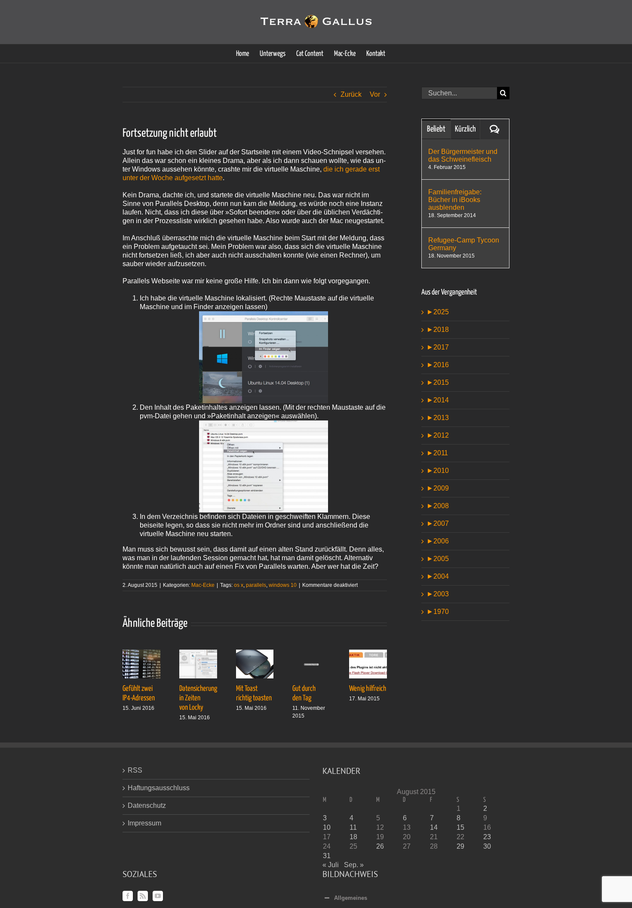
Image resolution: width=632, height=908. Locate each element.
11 (353, 827)
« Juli (330, 864)
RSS (135, 770)
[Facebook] (128, 896)
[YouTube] (158, 896)
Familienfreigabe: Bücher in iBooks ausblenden (455, 199)
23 (487, 837)
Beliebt (436, 129)
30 (487, 846)
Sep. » (354, 864)
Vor (375, 94)
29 (460, 846)
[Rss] (143, 896)
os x (238, 585)
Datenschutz (147, 805)
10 (327, 827)
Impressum (144, 823)
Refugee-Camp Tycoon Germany (463, 244)
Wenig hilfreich (367, 689)
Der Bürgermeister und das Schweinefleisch (462, 155)
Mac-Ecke (203, 585)
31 (327, 855)
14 (434, 827)
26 (380, 846)
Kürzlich (465, 129)
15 (460, 827)
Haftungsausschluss (159, 787)
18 (353, 837)
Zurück (351, 94)
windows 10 (283, 585)
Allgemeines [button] (350, 898)
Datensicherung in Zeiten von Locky (198, 698)
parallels (256, 585)
